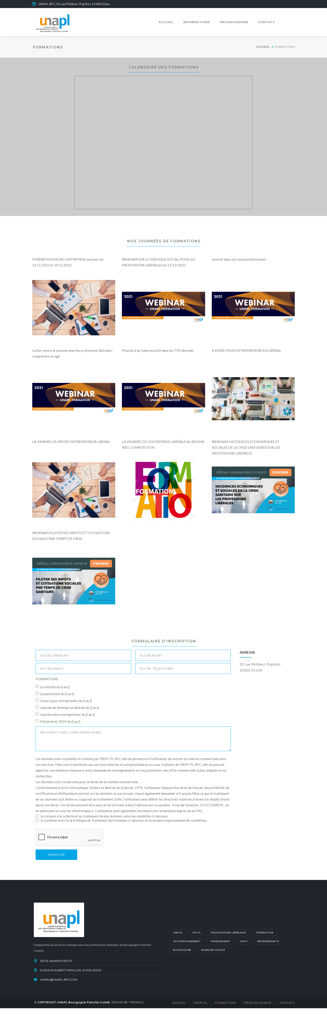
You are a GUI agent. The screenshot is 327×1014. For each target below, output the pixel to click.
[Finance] (52, 22)
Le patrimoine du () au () (57, 694)
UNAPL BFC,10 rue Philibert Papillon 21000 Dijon (74, 4)
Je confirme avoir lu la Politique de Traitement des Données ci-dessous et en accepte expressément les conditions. (123, 820)
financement (220, 941)
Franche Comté (213, 950)
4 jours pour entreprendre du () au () (66, 701)
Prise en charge (258, 1002)
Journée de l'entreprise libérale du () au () (69, 708)
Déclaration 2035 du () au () (60, 721)
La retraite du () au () (55, 687)
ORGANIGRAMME (234, 22)
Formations (225, 1002)
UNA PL (178, 932)
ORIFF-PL (200, 1002)
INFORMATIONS (196, 22)
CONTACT (266, 22)
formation (264, 932)
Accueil (179, 1002)
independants (268, 941)
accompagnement (187, 941)
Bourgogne (182, 950)
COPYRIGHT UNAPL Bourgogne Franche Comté (74, 1002)
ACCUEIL (166, 22)
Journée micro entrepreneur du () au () (67, 714)
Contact (287, 1002)
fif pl (197, 932)
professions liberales (228, 932)
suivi (244, 941)
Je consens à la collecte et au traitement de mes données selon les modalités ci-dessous (104, 816)
